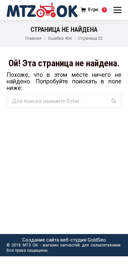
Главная (33, 38)
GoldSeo (97, 240)
